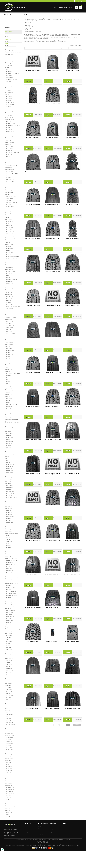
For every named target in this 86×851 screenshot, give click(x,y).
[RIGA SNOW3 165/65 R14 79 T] (72, 597)
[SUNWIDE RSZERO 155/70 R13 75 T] (53, 429)
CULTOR (9, 211)
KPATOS (8, 417)
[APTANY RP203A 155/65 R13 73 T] (53, 194)
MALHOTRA (10, 466)
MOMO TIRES (10, 514)
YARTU (8, 799)
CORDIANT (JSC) (10, 200)
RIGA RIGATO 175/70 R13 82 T (53, 507)
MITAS (9, 512)
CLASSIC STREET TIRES (12, 183)
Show (53, 48)
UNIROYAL (10, 758)
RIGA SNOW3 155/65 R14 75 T (33, 271)
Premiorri (9, 572)
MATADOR (10, 477)
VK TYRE (9, 770)
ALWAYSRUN (9, 77)
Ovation (9, 545)
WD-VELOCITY (10, 787)
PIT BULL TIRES (10, 564)
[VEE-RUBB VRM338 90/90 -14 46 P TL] (53, 463)
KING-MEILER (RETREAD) (12, 404)
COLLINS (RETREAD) (11, 188)
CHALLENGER (10, 179)
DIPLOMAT (9, 233)
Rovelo (9, 624)
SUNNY (9, 691)
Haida (8, 346)
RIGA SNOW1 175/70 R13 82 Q (33, 540)
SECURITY (9, 652)
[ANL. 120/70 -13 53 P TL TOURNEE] (33, 60)
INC (7, 367)
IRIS (8, 379)
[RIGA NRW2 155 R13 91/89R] (72, 497)
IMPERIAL (9, 365)
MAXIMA (8, 483)
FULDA (9, 298)
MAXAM (8, 481)
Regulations (65, 825)
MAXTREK (9, 485)
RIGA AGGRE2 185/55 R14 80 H (33, 204)
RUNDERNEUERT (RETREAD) (13, 629)
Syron (8, 697)
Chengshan (10, 181)
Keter (8, 400)
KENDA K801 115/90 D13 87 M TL (33, 339)
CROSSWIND (10, 206)
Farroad (8, 275)
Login (51, 832)
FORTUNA (9, 292)
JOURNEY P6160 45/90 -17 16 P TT (72, 305)
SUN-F (8, 687)
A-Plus (9, 59)
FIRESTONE (10, 286)
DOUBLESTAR (10, 240)
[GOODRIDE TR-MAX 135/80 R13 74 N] (33, 228)
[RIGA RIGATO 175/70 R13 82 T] (53, 497)
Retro (8, 589)
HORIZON (9, 361)
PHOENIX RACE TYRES (12, 560)
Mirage (9, 510)
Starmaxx (9, 677)
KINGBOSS (9, 406)
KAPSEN (9, 394)
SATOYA (8, 645)
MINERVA (9, 508)
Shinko (9, 664)
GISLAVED (9, 308)
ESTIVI (9, 50)
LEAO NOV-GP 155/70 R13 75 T (33, 507)
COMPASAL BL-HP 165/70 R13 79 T (33, 607)
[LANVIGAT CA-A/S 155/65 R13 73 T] (33, 463)
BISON (8, 140)
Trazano (9, 741)
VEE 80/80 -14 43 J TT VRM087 (72, 70)
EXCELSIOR (9, 269)
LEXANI (8, 447)
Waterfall (9, 785)
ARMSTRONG (10, 102)
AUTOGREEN (10, 119)
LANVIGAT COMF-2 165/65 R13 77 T (53, 708)
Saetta (8, 637)
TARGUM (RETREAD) (11, 704)
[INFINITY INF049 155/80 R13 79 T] (53, 665)
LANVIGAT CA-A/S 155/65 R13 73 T (33, 473)
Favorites (52, 827)
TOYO (9, 731)
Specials (65, 830)
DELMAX (9, 229)
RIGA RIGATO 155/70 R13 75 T (53, 103)
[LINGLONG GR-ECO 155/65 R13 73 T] (72, 564)
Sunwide (9, 693)
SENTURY (9, 660)
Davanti (9, 215)
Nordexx (9, 531)
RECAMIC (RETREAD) (11, 587)
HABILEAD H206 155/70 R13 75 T (72, 540)
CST (8, 208)
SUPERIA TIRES (10, 695)
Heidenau (9, 354)
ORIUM (9, 541)
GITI (8, 311)
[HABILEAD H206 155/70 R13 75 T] (72, 530)
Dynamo (9, 248)
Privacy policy (40, 834)
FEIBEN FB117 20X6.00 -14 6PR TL (72, 641)
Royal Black (10, 627)
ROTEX (8, 622)
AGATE (8, 67)
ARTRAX (8, 106)
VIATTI (8, 762)
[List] (27, 48)
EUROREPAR (9, 261)
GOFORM (9, 315)
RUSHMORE (9, 633)
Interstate (9, 375)
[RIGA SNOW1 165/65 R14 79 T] (72, 396)
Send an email (27, 825)
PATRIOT (9, 549)
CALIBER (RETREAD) (11, 165)
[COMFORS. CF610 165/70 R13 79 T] (53, 564)
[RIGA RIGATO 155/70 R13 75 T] (53, 94)
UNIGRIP (9, 756)
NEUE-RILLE (10, 522)
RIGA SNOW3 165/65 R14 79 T (72, 607)
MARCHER (9, 468)
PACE (8, 547)
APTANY (9, 94)
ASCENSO (9, 109)
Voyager (9, 774)
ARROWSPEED (10, 104)
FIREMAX (9, 283)
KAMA (8, 392)
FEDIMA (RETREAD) (11, 279)
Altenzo (9, 75)
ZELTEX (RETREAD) (11, 806)
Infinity (9, 369)
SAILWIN (9, 641)
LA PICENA (9, 437)
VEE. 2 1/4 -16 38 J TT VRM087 (72, 103)
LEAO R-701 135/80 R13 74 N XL (33, 574)
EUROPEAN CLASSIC (11, 258)
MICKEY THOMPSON (11, 497)
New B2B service (68, 7)
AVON (8, 121)
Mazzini (9, 489)
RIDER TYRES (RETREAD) (12, 591)
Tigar (8, 718)
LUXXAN (8, 456)
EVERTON (9, 267)
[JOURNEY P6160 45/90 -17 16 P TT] (72, 295)
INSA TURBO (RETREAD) (13, 373)
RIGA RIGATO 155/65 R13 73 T (33, 137)
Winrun (9, 797)
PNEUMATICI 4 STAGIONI (13, 52)
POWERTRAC (10, 570)
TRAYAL (8, 739)
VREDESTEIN (10, 777)
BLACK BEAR (9, 148)
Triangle (9, 747)
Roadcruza (9, 602)
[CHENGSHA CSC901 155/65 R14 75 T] (72, 665)
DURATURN (10, 244)
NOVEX (8, 535)
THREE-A (9, 714)
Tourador (9, 729)
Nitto (8, 527)
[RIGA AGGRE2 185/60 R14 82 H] (53, 530)
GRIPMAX (9, 336)
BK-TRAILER (10, 142)
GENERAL (9, 304)
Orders (51, 825)
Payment (39, 827)
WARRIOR (9, 783)
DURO (8, 246)
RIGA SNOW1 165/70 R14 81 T (53, 271)
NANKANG (10, 516)
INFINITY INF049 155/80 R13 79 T (52, 675)
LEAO (8, 445)
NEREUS (8, 520)
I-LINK (9, 363)
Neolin (8, 518)
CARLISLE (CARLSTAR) (12, 173)
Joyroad (9, 388)
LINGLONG (10, 450)
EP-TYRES (9, 252)
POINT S (9, 568)
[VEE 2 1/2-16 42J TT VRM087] (72, 194)
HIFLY (8, 356)
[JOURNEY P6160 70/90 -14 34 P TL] (33, 161)
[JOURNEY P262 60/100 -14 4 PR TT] (72, 161)
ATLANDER (9, 111)
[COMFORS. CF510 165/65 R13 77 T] (33, 429)
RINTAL (8, 599)
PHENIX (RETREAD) (11, 558)
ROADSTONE (10, 610)
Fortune (9, 294)
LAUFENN (9, 441)
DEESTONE (9, 221)
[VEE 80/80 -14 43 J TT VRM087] (72, 60)
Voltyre (8, 772)
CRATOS (8, 204)
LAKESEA (9, 429)
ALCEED (8, 69)
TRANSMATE (10, 735)
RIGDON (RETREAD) (11, 595)
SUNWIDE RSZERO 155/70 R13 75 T (53, 439)
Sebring (9, 649)
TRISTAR (9, 749)
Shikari (8, 662)
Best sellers (65, 832)
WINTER (10, 54)
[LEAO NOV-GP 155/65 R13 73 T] (72, 463)
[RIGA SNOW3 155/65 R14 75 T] (33, 262)
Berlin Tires (10, 133)
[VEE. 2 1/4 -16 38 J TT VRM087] (72, 94)
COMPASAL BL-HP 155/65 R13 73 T (53, 372)
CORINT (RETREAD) (11, 202)
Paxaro (8, 552)
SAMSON (9, 643)
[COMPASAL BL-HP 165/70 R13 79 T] (33, 597)
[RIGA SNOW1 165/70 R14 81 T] (53, 262)
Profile (51, 830)
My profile (53, 823)
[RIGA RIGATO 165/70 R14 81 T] (53, 228)
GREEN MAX (9, 327)
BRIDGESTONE (11, 158)
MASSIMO (9, 472)
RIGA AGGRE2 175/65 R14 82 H (33, 372)
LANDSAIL (9, 431)
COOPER (9, 198)
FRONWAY (9, 296)
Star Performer (10, 679)
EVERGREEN (10, 265)
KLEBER (9, 410)
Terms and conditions (42, 832)
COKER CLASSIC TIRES (12, 186)
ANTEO (8, 88)
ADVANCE (9, 61)
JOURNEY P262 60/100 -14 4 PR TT (72, 171)
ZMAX (8, 814)
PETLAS (9, 554)
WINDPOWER (10, 795)
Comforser (10, 190)
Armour (8, 100)
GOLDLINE (9, 319)
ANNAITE (9, 84)
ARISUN (9, 96)
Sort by (66, 48)
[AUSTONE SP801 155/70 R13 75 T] (53, 329)
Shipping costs (40, 825)
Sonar (8, 666)
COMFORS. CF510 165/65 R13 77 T (33, 439)
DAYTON (9, 217)
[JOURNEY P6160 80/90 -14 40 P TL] (72, 262)
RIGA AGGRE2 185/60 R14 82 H (53, 540)
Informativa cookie (41, 836)
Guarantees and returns (42, 830)
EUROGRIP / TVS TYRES (12, 256)
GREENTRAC (10, 329)
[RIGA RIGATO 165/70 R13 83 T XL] (53, 396)
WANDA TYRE (10, 779)
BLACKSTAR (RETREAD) (12, 152)
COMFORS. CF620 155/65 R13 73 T (53, 305)
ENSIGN (8, 250)
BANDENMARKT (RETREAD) (13, 125)
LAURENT (9, 443)
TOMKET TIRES (11, 724)
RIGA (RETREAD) (11, 593)
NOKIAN (9, 529)
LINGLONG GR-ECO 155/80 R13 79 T (33, 708)
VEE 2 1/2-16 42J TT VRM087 (72, 204)
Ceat (8, 175)
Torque (9, 727)
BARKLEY (9, 127)
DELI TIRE (9, 227)
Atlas (8, 113)
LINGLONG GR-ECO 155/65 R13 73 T (72, 574)
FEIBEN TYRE (10, 281)
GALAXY (9, 302)
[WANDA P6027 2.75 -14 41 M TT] (33, 94)
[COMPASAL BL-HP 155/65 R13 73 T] (53, 362)
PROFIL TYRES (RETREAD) (13, 577)
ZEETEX (9, 804)
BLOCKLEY (9, 154)
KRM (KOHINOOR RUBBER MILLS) (13, 422)
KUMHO (9, 425)
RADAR (9, 581)
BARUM (9, 129)
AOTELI (8, 90)
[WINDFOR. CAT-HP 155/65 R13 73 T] (72, 329)
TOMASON (9, 722)
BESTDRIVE (9, 136)
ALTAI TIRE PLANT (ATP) (12, 73)
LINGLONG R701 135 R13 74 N (72, 439)
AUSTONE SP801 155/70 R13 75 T (52, 339)
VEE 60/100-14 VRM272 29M (72, 238)
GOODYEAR (10, 325)
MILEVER (9, 506)
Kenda (9, 398)
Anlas (8, 81)
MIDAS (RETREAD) (11, 500)
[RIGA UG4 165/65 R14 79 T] (33, 631)
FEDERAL (9, 277)
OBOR (8, 537)
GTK (8, 338)
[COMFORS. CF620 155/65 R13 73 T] (53, 295)
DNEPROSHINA (10, 236)
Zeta (8, 810)
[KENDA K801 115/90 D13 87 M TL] (33, 329)
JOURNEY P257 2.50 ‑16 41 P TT (53, 641)
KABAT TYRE (9, 390)
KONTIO (9, 413)
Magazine (60, 7)
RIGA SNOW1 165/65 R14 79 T (72, 406)
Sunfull (9, 689)
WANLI (8, 781)
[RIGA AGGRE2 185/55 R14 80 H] (33, 194)
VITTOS (9, 768)
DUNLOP (9, 242)
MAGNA (8, 462)
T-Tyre (8, 699)
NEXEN (9, 525)
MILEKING (9, 502)
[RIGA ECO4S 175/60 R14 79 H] (33, 295)
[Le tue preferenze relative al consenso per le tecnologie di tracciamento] (2, 849)
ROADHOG (10, 604)
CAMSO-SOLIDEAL (11, 169)
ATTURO (9, 115)
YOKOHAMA (10, 801)
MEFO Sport (10, 491)
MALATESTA (10, 464)
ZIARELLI (9, 812)
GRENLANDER (10, 333)
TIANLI (8, 716)
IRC (8, 377)
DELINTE (9, 225)
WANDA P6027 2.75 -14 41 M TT (33, 103)
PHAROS (8, 556)
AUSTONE (9, 117)
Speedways (9, 670)
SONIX (9, 668)
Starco (8, 674)
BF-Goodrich (10, 138)
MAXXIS (9, 487)
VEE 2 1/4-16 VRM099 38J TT (72, 137)
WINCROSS (9, 791)
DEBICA (9, 219)
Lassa (8, 439)
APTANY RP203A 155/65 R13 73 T (52, 204)
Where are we (27, 834)
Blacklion (9, 150)
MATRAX (9, 479)
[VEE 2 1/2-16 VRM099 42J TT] (53, 60)
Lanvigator (9, 435)
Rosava (8, 618)
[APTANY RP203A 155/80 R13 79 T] (33, 665)
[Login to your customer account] (81, 1)
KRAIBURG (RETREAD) (12, 419)
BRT (8, 161)
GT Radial (9, 340)
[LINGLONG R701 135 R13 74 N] (72, 429)
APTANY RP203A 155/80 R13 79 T (33, 675)
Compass (9, 194)
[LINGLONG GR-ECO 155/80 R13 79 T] (33, 698)
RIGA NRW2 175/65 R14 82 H (52, 607)
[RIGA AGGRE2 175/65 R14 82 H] (33, 362)
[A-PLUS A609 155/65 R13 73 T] (33, 396)
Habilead (9, 344)
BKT (8, 144)
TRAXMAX (9, 737)
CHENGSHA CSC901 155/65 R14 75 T (72, 675)
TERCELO (9, 712)
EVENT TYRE (10, 263)
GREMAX (9, 331)
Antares (9, 86)
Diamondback (10, 231)
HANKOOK (10, 350)
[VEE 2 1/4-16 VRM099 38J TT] (72, 127)
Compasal (9, 192)
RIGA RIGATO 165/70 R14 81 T (53, 238)
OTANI (8, 543)
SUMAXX (9, 683)
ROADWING (9, 612)
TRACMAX (9, 733)
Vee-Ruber (9, 760)
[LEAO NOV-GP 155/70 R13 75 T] (33, 497)
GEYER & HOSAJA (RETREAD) (13, 306)
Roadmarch (10, 608)
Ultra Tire (9, 754)
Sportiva (9, 672)
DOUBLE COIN (10, 238)
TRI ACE (8, 745)
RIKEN (9, 597)
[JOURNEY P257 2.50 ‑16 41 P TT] (53, 631)
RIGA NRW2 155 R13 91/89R (72, 507)
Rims (55, 7)
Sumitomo (9, 685)
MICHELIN (10, 495)
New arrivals (66, 827)
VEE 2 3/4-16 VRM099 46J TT (52, 137)
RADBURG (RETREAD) (12, 583)
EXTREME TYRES (10, 271)
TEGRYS (9, 710)
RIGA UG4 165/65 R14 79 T (33, 641)
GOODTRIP (9, 323)
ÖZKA (8, 816)
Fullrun (8, 300)
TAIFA (8, 702)
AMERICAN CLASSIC (11, 79)
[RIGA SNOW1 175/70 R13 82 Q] (33, 530)
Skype (25, 827)
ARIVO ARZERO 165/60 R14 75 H (72, 708)
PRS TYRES (9, 579)
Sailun (8, 639)
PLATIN (9, 566)
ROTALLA (9, 620)
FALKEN (9, 273)
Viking (8, 764)
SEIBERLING (9, 656)
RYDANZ (9, 635)
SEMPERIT (9, 658)
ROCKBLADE (10, 616)
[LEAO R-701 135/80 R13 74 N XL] (33, 564)
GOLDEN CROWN (11, 317)
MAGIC (8, 460)
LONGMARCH (10, 454)
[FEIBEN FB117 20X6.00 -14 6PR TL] (72, 631)
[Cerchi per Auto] (9, 7)
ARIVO (9, 98)
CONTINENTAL (11, 196)
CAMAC (9, 167)
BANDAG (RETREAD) (11, 123)
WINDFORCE (10, 793)
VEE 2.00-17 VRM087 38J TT (72, 372)
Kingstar (9, 408)
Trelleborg (9, 743)
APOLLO (9, 92)
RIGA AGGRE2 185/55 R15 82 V (53, 171)
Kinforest (9, 402)
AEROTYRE (9, 65)
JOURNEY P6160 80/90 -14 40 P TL (72, 271)
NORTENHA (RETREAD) (12, 533)
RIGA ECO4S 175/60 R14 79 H (33, 305)
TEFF (8, 708)
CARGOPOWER (10, 171)
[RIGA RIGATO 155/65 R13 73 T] (33, 127)
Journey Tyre (10, 386)
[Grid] (25, 48)
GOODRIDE (10, 321)
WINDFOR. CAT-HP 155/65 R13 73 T (72, 339)
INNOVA (8, 371)
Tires (7, 24)
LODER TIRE (9, 452)
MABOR (9, 458)
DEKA (8, 223)
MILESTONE (10, 504)
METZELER (10, 493)
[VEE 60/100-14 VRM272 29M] (72, 228)
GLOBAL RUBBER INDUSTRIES (13, 313)
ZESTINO (9, 808)
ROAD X (9, 614)
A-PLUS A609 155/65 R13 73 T (33, 406)
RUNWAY (9, 631)
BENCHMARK (10, 131)
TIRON (8, 720)
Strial (8, 681)
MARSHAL (9, 470)
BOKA (8, 156)
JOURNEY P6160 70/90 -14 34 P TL (33, 171)
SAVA (8, 647)
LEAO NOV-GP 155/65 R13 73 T (72, 473)
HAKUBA (9, 348)
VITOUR (9, 766)
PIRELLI (9, 562)
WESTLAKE (10, 789)
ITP (8, 381)
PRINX (8, 574)
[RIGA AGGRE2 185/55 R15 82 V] (53, 161)
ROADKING (10, 606)
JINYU (8, 383)
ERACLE (8, 254)
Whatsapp (26, 832)
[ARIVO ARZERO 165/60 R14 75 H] (72, 698)
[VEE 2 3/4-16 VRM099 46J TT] (53, 127)
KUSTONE (9, 427)
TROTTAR (9, 752)
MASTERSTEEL (10, 475)
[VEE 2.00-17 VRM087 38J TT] (72, 362)
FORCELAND (10, 288)
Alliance (9, 71)
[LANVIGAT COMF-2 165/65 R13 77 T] (53, 698)
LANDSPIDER (10, 433)
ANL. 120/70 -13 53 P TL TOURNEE (33, 70)
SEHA (8, 654)
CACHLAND (9, 163)
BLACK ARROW (10, 146)
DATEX (8, 213)
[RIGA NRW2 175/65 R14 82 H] (53, 597)
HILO (8, 358)
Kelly (8, 396)
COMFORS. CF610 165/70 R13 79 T (53, 574)
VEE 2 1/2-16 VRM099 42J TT (52, 70)
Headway (9, 352)
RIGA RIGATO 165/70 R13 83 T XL (52, 406)
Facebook (26, 830)
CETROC (8, 177)
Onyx (8, 539)
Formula (9, 290)
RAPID (8, 585)
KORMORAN (10, 415)
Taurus (9, 706)
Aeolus (8, 63)
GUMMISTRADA (10, 342)
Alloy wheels (9, 18)
